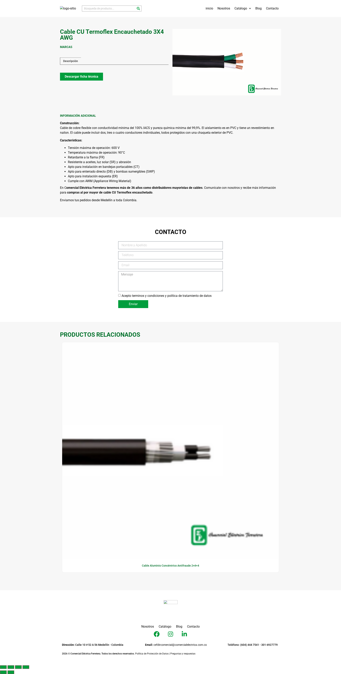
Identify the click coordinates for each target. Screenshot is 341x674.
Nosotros (223, 8)
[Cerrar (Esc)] (25, 667)
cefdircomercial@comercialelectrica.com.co (176, 644)
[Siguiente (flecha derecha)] (10, 672)
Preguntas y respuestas (182, 653)
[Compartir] (18, 667)
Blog (258, 8)
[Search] (138, 8)
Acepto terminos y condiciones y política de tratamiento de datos (167, 295)
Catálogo (240, 8)
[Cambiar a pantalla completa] (10, 667)
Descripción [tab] (70, 61)
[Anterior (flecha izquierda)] (3, 672)
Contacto (272, 8)
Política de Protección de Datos (152, 653)
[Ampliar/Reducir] (3, 667)
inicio (209, 8)
